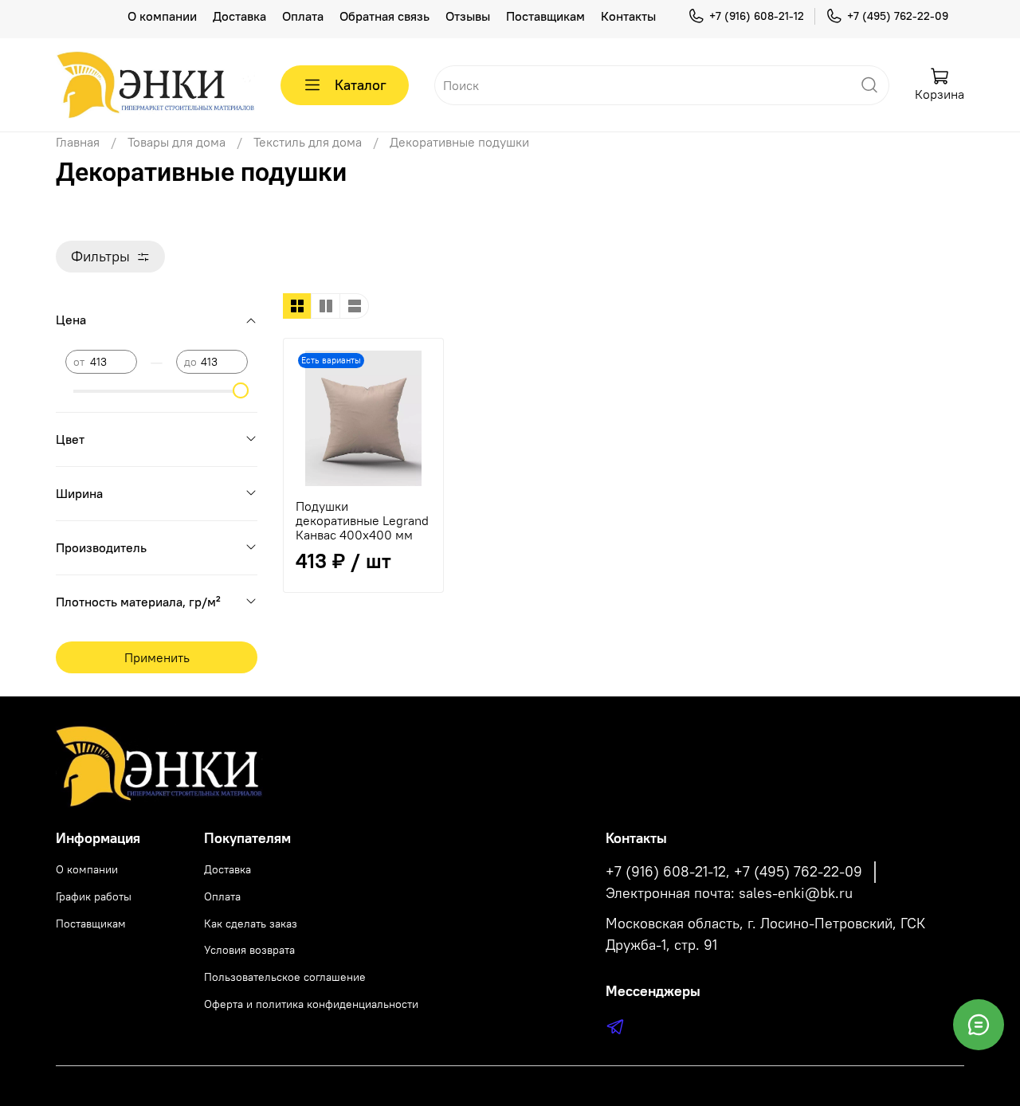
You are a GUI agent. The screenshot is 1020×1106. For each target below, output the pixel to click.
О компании (162, 16)
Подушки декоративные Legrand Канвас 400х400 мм (362, 520)
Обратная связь (384, 16)
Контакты (628, 16)
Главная (78, 142)
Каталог (360, 85)
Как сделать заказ (250, 923)
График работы (93, 896)
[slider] (240, 390)
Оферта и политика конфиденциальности (311, 1004)
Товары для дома (177, 142)
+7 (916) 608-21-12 (756, 16)
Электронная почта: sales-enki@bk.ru (729, 893)
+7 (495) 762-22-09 (897, 16)
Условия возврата (249, 950)
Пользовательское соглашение (285, 977)
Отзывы (467, 16)
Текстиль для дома (307, 142)
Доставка (239, 16)
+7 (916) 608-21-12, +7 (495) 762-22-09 (734, 871)
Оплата (303, 16)
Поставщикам (545, 16)
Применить (157, 657)
